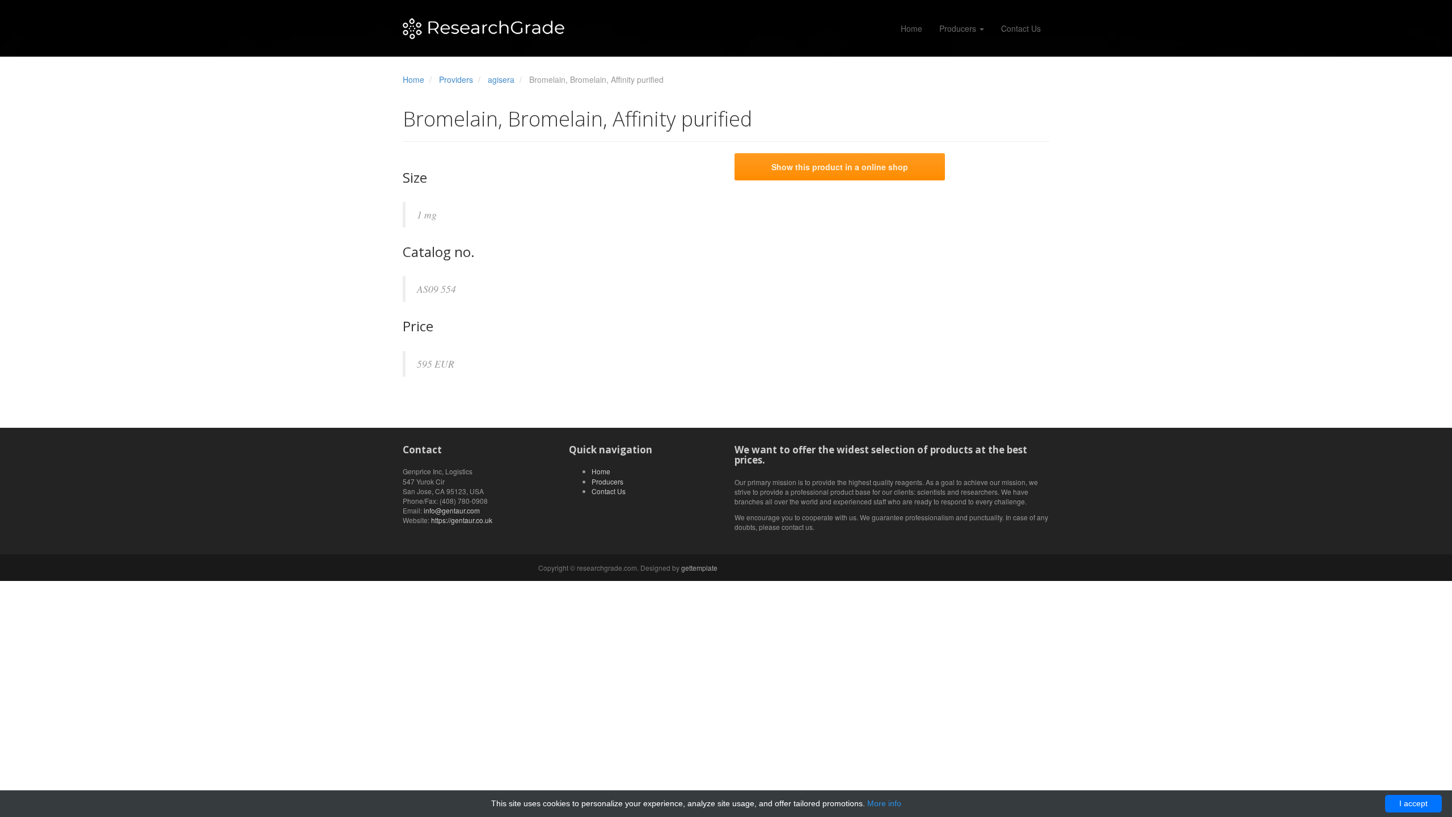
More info (884, 803)
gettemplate (699, 567)
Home (911, 28)
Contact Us (1021, 28)
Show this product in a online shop (839, 166)
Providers (456, 79)
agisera (501, 79)
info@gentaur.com (452, 510)
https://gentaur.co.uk (461, 520)
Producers (958, 28)
